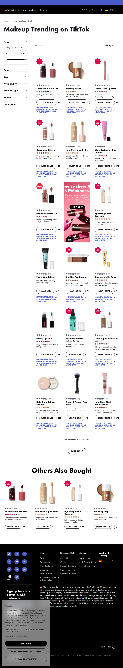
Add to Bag (75, 354)
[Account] (111, 10)
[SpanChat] (9, 569)
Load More (77, 451)
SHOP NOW (77, 207)
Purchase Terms (89, 655)
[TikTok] (9, 554)
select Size (45, 290)
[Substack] (24, 569)
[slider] (5, 59)
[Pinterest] (24, 554)
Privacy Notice (77, 655)
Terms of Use (65, 655)
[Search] (100, 10)
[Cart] (116, 10)
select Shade (46, 102)
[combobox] (110, 45)
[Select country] (106, 10)
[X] (24, 561)
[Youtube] (16, 561)
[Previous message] (3, 2)
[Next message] (119, 2)
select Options (77, 102)
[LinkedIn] (16, 569)
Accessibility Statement (103, 655)
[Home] (61, 10)
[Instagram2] (16, 577)
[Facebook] (9, 561)
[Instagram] (16, 554)
